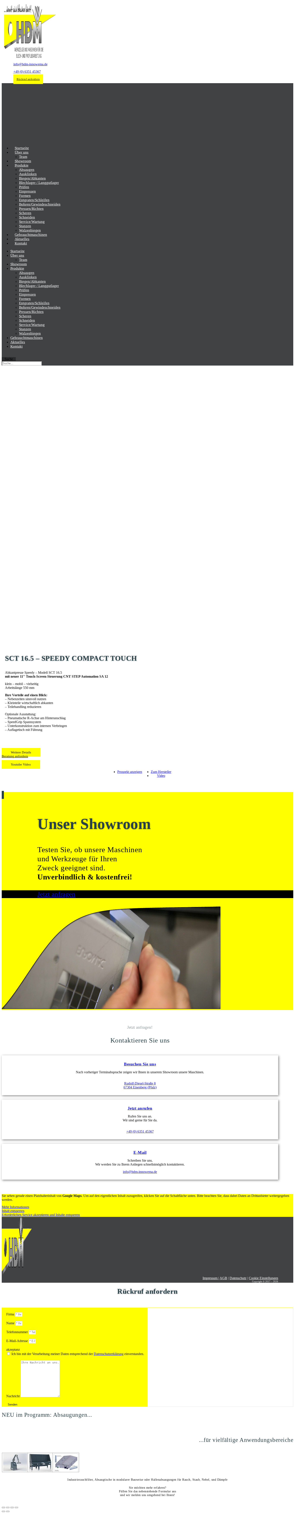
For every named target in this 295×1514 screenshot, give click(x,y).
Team (23, 260)
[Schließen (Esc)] (16, 1507)
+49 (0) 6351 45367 (27, 71)
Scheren (25, 213)
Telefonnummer (17, 1332)
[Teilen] (12, 1507)
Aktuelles (17, 342)
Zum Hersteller (161, 772)
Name (10, 1323)
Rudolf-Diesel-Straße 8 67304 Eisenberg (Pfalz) (140, 1085)
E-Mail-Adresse (17, 1341)
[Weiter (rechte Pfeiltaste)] (8, 1511)
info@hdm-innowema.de (30, 64)
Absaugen (26, 170)
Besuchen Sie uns (140, 1064)
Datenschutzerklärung (109, 1354)
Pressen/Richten (31, 209)
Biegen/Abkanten (32, 178)
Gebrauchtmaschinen (26, 338)
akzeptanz (13, 1349)
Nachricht (13, 1396)
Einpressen (27, 191)
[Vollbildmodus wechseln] (8, 1507)
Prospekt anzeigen (129, 772)
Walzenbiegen (30, 333)
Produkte (22, 165)
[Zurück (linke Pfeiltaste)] (3, 1511)
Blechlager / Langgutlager (39, 183)
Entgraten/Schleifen (34, 200)
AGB (223, 1278)
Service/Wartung (32, 222)
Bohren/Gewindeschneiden (39, 204)
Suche (9, 359)
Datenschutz (238, 1278)
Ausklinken (28, 174)
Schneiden (27, 217)
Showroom (18, 264)
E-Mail (139, 1152)
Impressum (210, 1278)
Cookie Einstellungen (263, 1278)
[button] (21, 752)
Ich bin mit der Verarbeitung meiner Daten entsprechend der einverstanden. (77, 1354)
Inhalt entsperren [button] (13, 1211)
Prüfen (24, 187)
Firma (10, 1314)
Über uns (22, 152)
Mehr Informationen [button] (15, 1207)
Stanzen (25, 226)
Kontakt (21, 243)
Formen (25, 196)
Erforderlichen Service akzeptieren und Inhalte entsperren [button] (41, 1215)
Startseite (17, 251)
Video (161, 775)
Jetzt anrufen (140, 1108)
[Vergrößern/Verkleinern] (3, 1507)
